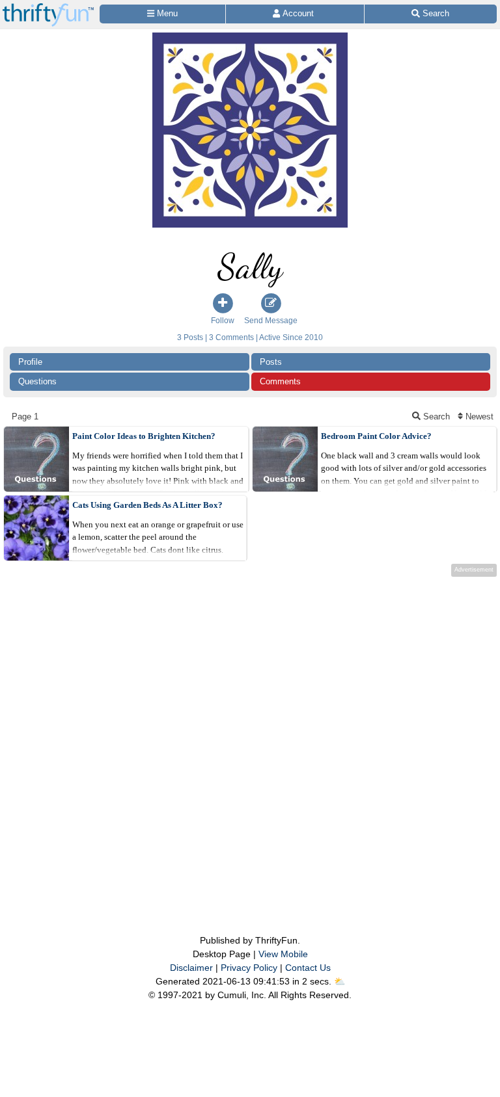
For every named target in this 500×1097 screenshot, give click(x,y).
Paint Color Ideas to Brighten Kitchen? (143, 436)
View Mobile (283, 954)
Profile (30, 362)
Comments (280, 381)
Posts (271, 362)
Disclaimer (191, 967)
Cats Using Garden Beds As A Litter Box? (147, 505)
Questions (37, 381)
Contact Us (308, 967)
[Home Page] (48, 7)
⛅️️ (339, 981)
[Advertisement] (250, 729)
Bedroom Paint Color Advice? (376, 436)
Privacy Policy (249, 967)
